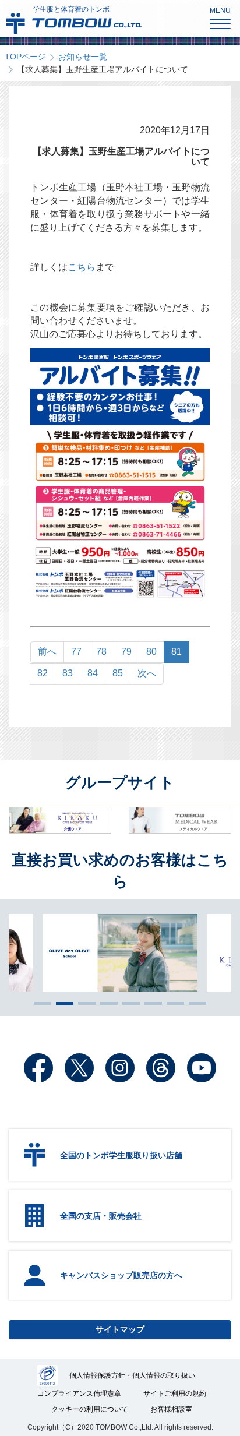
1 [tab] (39, 1003)
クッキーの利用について (89, 1409)
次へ (146, 673)
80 (151, 652)
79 (126, 652)
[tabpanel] (120, 953)
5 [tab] (128, 1003)
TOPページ (25, 56)
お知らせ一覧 (82, 56)
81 (176, 652)
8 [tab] (194, 1003)
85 (117, 673)
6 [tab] (150, 1003)
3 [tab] (84, 1003)
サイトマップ (120, 1329)
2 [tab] (62, 1003)
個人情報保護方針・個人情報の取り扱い (132, 1375)
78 (101, 652)
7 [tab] (172, 1003)
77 (76, 652)
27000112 (47, 1375)
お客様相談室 (171, 1409)
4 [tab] (106, 1003)
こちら (82, 267)
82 (42, 673)
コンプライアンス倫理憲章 (79, 1393)
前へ (47, 652)
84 (92, 673)
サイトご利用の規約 (174, 1393)
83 (67, 673)
